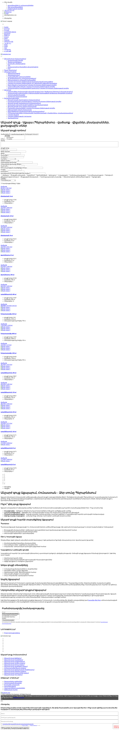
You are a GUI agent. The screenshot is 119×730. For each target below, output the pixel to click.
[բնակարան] (15, 137)
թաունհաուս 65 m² (7, 255)
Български (7, 33)
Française (6, 40)
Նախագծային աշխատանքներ (19, 76)
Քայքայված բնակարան (29, 177)
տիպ (2, 139)
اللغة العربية (7, 51)
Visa (9, 65)
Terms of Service (33, 725)
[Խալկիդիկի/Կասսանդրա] (10, 615)
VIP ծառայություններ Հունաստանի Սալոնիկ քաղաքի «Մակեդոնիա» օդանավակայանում (40, 113)
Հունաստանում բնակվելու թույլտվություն (23, 67)
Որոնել (3, 178)
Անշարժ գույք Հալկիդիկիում (14, 661)
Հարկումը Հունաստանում (17, 96)
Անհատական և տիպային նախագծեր (22, 80)
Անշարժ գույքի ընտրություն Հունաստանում (24, 100)
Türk (5, 48)
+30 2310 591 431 (9, 10)
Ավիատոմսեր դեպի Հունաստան (20, 110)
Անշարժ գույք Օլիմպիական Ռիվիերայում (19, 669)
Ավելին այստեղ (18, 697)
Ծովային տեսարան (18, 175)
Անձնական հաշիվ (10, 689)
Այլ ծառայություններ (11, 98)
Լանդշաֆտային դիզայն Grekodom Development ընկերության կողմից (31, 86)
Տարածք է (4, 155)
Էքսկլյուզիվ (96, 177)
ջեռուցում (52, 175)
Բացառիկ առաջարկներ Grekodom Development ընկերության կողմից (31, 108)
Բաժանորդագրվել (8, 620)
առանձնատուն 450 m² (8, 412)
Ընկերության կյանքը (15, 8)
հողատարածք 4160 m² (9, 314)
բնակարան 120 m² (7, 216)
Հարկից (4, 159)
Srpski (6, 46)
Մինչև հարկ (5, 160)
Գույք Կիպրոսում (10, 70)
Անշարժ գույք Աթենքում (12, 658)
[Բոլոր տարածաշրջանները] (10, 614)
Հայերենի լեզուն (10, 32)
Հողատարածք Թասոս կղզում (15, 668)
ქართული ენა (8, 41)
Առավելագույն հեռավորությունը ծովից (15, 173)
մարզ (3, 140)
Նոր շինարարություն (95, 175)
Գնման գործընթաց (15, 62)
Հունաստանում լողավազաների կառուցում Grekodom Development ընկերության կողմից (38, 88)
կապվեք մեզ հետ (94, 600)
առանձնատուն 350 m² (8, 392)
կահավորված (42, 175)
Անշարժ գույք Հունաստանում (15, 58)
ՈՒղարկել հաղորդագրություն (15, 728)
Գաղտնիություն (10, 686)
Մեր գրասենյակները (15, 7)
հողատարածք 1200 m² (9, 353)
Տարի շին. (4, 166)
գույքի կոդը (5, 148)
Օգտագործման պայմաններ (14, 688)
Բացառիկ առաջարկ (11, 684)
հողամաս (4, 171)
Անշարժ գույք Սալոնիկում (13, 660)
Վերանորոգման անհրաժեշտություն (76, 177)
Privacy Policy (25, 725)
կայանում (31, 175)
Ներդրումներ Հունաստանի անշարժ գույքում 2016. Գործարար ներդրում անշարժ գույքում (40, 91)
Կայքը (3, 169)
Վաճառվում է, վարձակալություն (12, 134)
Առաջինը (7, 486)
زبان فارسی (7, 43)
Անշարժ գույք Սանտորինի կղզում (16, 673)
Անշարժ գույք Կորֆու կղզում (14, 663)
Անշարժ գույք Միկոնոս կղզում (15, 671)
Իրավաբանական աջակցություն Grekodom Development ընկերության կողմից (34, 101)
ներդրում (7, 90)
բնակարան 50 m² (7, 235)
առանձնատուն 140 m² (8, 431)
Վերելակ (5, 175)
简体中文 (7, 35)
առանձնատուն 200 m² (8, 372)
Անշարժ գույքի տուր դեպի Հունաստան (22, 106)
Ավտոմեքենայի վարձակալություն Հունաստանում (26, 111)
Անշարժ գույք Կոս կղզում (13, 674)
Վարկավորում (13, 118)
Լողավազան (63, 175)
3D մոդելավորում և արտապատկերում (22, 78)
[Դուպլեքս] (15, 139)
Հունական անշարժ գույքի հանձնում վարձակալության (28, 105)
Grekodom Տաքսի (13, 114)
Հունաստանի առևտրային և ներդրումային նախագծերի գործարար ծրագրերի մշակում (40, 93)
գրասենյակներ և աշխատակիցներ (20, 5)
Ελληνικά (6, 28)
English (6, 27)
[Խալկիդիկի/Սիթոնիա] (10, 617)
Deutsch (6, 37)
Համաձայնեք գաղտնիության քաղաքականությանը (18, 724)
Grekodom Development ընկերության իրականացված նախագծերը (30, 81)
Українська (7, 49)
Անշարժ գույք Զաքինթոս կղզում (16, 666)
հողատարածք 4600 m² (9, 333)
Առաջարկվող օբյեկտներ (13, 681)
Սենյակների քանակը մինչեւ (11, 164)
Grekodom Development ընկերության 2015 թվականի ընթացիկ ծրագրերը (32, 83)
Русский (6, 30)
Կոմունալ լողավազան (78, 175)
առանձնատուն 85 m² (8, 448)
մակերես (4, 157)
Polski (6, 45)
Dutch (6, 38)
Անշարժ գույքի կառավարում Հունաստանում (24, 103)
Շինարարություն (14, 73)
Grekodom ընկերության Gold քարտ (19, 116)
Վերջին (6, 488)
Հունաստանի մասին (15, 60)
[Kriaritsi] (10, 618)
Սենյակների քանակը (8, 162)
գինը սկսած (5, 151)
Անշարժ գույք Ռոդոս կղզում (14, 664)
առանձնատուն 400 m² (8, 294)
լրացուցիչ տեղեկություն (16, 63)
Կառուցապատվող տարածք (50, 177)
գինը (2, 153)
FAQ (9, 68)
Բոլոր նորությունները (12, 633)
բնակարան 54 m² (7, 196)
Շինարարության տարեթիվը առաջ (13, 168)
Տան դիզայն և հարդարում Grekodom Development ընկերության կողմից (32, 85)
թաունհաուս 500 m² (7, 274)
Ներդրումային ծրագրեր (16, 95)
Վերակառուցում (14, 75)
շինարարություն (10, 72)
